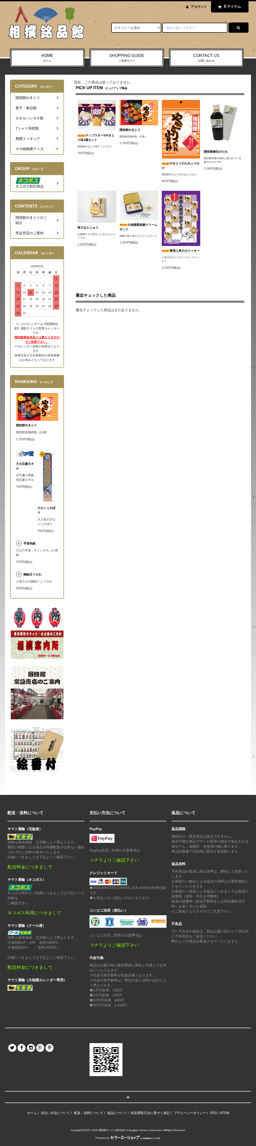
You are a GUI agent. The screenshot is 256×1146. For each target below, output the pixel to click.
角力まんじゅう (88, 227)
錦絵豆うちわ (33, 574)
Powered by (102, 1138)
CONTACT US (206, 57)
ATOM (224, 1113)
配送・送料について (88, 1113)
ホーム (32, 1113)
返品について (117, 1113)
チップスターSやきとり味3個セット (96, 138)
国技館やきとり (130, 130)
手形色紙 (30, 543)
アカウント (199, 6)
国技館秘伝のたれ (216, 151)
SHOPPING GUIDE (126, 57)
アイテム (232, 6)
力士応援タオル (25, 466)
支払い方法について (55, 1113)
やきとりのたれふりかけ (181, 166)
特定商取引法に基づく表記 (150, 1113)
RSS (213, 1113)
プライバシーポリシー (190, 1113)
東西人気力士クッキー (185, 250)
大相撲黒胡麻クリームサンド (139, 227)
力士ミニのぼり (47, 510)
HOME (47, 57)
